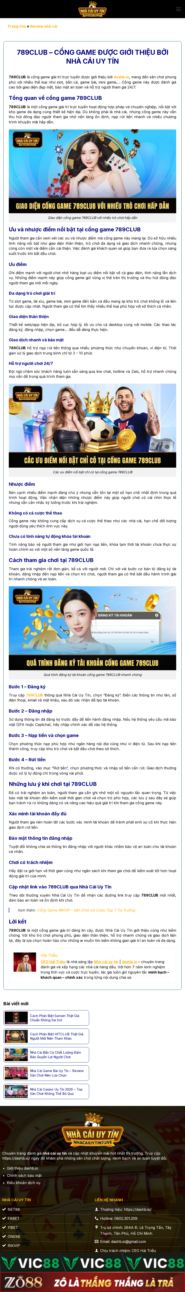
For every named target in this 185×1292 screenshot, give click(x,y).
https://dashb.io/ (16, 1158)
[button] (179, 9)
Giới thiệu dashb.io (22, 1168)
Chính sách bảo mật (24, 1175)
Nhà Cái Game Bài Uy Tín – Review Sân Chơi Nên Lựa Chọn (57, 1073)
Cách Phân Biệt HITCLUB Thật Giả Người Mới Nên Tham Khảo (56, 1036)
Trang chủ (16, 26)
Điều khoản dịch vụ (23, 1182)
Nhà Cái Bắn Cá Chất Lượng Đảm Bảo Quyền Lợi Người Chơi (55, 1054)
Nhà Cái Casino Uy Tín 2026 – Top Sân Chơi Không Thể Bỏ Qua (56, 1091)
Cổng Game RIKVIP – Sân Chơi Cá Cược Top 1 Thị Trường (86, 910)
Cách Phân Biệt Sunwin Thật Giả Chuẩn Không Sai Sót (54, 1018)
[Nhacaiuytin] (92, 9)
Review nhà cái (43, 26)
